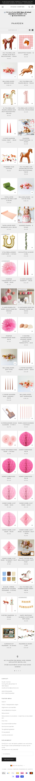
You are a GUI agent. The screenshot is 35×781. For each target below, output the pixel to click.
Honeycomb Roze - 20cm (9, 477)
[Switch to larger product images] (29, 30)
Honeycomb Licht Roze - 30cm (9, 530)
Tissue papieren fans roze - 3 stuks (9, 450)
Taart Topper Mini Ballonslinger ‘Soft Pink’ (26, 560)
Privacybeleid (6, 732)
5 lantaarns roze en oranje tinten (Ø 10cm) (26, 309)
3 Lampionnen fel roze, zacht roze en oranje (9, 309)
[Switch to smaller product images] (32, 30)
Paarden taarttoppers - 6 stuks (26, 140)
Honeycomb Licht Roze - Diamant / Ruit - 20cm (9, 560)
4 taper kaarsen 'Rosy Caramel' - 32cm (9, 396)
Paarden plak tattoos (9, 167)
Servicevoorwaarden (8, 726)
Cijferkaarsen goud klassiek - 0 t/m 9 (9, 423)
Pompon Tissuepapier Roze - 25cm (8, 337)
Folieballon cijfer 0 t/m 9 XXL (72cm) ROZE (26, 108)
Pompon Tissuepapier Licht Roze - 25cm (9, 280)
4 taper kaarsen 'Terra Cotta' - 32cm (26, 368)
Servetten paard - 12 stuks (26, 53)
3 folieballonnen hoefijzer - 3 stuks (9, 253)
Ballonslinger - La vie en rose (26, 197)
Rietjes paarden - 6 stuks (9, 616)
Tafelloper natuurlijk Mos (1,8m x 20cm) (9, 198)
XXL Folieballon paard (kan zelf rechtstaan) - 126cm (9, 54)
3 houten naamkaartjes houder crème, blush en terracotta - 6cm (26, 339)
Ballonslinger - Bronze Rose (9, 82)
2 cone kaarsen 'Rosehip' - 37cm (26, 279)
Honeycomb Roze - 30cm (26, 477)
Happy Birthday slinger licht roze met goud (26, 617)
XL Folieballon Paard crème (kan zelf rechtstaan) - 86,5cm (9, 110)
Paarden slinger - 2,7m (26, 644)
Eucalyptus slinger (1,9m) (26, 253)
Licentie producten (7, 735)
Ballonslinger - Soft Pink (9, 368)
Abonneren (9, 759)
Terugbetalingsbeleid (8, 729)
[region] (17, 661)
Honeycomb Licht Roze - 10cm (9, 504)
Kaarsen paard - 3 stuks (26, 226)
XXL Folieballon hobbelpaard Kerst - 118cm (26, 588)
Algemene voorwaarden (9, 707)
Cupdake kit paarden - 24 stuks (9, 644)
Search (4, 702)
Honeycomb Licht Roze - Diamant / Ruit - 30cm (26, 531)
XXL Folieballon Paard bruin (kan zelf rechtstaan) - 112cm (26, 169)
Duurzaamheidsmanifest (9, 723)
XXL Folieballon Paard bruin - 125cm (26, 82)
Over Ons (4, 721)
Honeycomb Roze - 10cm (26, 450)
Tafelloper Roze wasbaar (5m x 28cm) (9, 226)
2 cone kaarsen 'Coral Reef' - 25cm (9, 139)
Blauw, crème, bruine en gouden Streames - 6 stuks (9, 588)
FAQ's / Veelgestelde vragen (10, 704)
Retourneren (5, 713)
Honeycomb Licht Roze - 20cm (26, 504)
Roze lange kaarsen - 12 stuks (26, 423)
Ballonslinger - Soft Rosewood (26, 395)
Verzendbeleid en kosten (9, 710)
